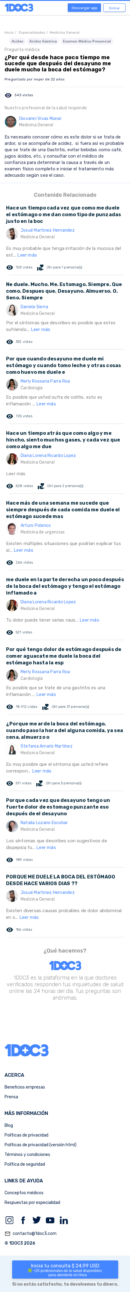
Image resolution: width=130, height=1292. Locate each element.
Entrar (114, 8)
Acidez (17, 41)
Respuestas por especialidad (32, 1202)
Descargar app (84, 8)
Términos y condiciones (27, 1154)
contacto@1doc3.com (31, 1234)
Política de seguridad (25, 1164)
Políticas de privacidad (26, 1135)
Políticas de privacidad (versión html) (40, 1144)
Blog (9, 1125)
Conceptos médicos (24, 1192)
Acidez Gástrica (43, 41)
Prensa (11, 1096)
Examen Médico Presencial (87, 41)
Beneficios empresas (25, 1087)
